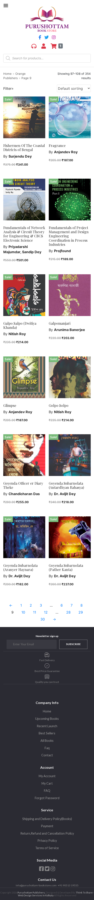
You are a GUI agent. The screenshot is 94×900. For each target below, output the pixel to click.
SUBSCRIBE (73, 644)
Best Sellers (47, 733)
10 (23, 612)
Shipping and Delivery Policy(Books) (47, 819)
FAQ (47, 790)
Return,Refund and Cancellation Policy (47, 833)
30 (42, 619)
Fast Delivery (47, 660)
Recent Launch (47, 726)
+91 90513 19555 (68, 885)
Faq (47, 748)
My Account (47, 776)
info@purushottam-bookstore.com (36, 885)
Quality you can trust (47, 682)
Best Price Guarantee (47, 671)
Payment (47, 826)
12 (46, 612)
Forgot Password (47, 798)
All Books (47, 740)
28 (68, 612)
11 (34, 612)
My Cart (47, 783)
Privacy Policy (47, 840)
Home (7, 73)
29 (80, 612)
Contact (47, 755)
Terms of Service (47, 848)
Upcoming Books (47, 718)
